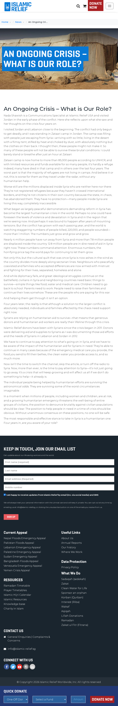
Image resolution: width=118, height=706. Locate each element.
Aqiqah (66, 611)
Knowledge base (14, 604)
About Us (67, 538)
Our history (68, 547)
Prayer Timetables (15, 590)
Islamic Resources (15, 599)
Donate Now (95, 5)
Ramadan (67, 620)
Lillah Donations (72, 615)
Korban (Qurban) (72, 597)
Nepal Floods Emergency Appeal (25, 538)
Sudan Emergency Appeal (20, 556)
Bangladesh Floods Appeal (21, 561)
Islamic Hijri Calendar (17, 594)
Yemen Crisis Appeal (17, 570)
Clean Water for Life (74, 588)
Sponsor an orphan (74, 592)
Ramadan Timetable (17, 585)
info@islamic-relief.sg (26, 507)
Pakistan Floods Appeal (19, 542)
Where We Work (71, 552)
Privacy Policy (70, 567)
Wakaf (65, 606)
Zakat (65, 583)
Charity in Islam (14, 608)
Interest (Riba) (70, 602)
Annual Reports (71, 542)
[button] (84, 6)
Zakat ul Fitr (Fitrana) (74, 625)
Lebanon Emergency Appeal (22, 547)
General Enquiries (19, 636)
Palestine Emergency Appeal (22, 552)
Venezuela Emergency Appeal (23, 565)
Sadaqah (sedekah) (73, 579)
